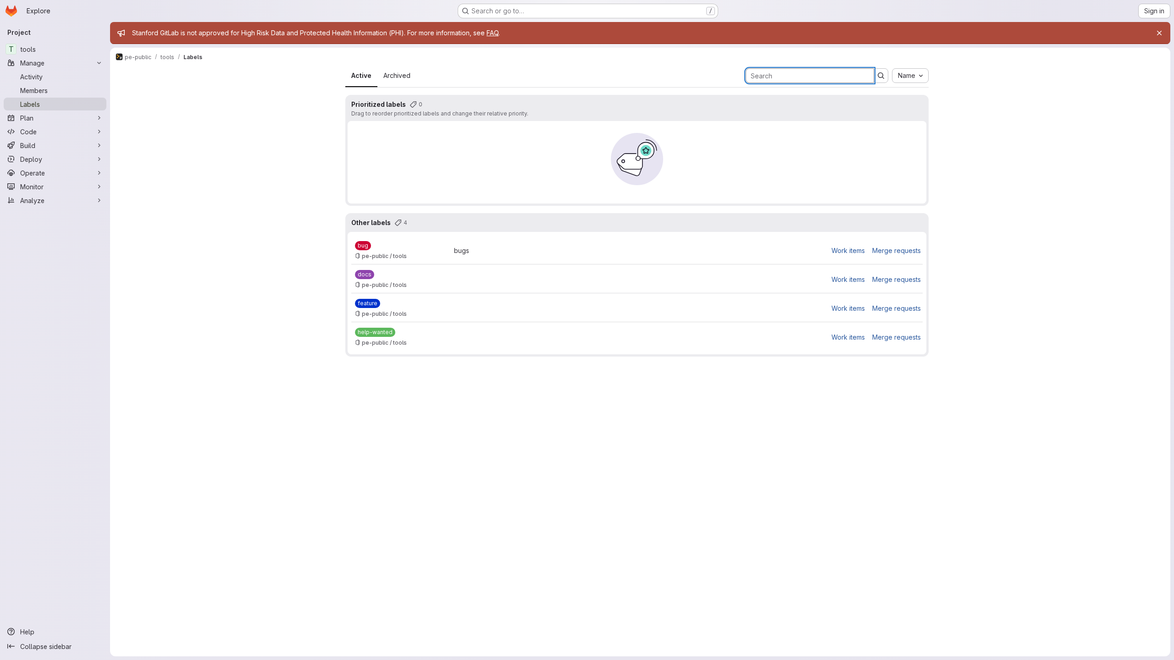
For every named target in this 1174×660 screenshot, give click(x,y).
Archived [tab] (396, 75)
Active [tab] (361, 75)
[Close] (1159, 33)
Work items (848, 250)
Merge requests (896, 250)
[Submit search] (881, 75)
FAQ (492, 33)
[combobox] (910, 75)
